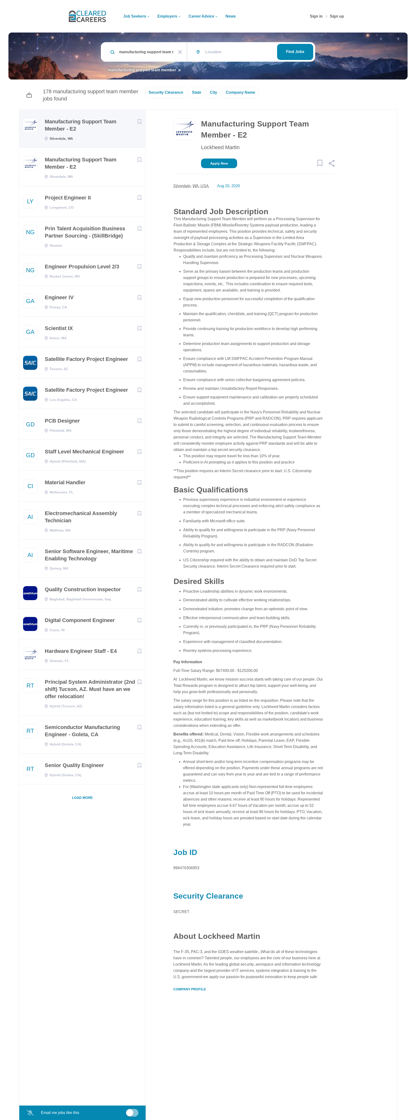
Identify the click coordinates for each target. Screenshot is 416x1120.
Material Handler (65, 482)
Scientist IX (59, 328)
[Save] (139, 122)
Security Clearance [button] (166, 92)
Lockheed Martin (220, 147)
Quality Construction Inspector (83, 589)
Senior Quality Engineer (74, 765)
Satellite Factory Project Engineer (86, 359)
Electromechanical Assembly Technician (81, 517)
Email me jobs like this (60, 1113)
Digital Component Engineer (80, 620)
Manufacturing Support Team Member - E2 (81, 125)
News (231, 16)
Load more (82, 798)
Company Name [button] (240, 92)
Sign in (316, 16)
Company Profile (189, 989)
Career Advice (201, 16)
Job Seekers (134, 16)
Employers (167, 16)
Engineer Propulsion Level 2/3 (82, 267)
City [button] (213, 92)
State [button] (196, 92)
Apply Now (219, 163)
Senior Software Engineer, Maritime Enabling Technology (89, 555)
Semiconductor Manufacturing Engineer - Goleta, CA (82, 730)
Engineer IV (59, 297)
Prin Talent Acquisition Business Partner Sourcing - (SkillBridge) (85, 232)
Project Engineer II (68, 198)
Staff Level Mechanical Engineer (84, 452)
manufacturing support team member (142, 70)
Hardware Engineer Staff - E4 (81, 651)
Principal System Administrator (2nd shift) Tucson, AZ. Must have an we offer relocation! (90, 689)
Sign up (337, 16)
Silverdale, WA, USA (191, 186)
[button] (331, 164)
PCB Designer (62, 421)
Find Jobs (295, 52)
